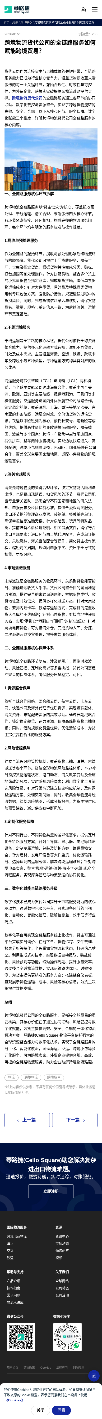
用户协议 (12, 1367)
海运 (10, 1243)
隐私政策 (29, 1367)
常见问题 (13, 1295)
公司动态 (62, 1288)
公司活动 (62, 1295)
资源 (15, 22)
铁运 (10, 1258)
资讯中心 (26, 22)
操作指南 (13, 1288)
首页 (6, 22)
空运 (10, 1251)
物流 (11, 1077)
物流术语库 (15, 1302)
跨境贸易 (53, 1077)
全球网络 (62, 1281)
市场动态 (62, 1243)
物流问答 (62, 1251)
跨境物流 (31, 1077)
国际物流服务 (17, 1227)
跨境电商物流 (17, 1236)
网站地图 (78, 1367)
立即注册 (51, 1191)
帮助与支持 (15, 1272)
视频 (59, 1258)
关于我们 (62, 1272)
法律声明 (62, 1367)
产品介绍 (13, 1281)
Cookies (45, 1367)
